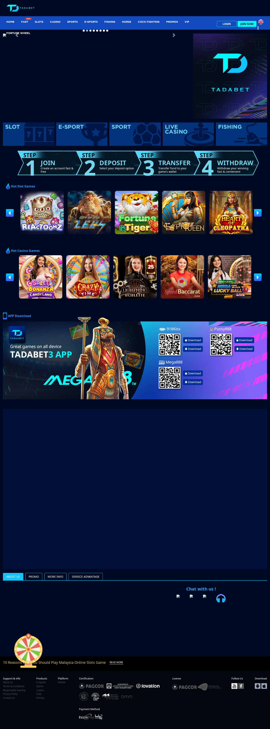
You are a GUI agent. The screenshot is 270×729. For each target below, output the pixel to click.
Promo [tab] (34, 576)
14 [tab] (174, 238)
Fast (24, 21)
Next (256, 213)
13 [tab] (168, 238)
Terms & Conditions (14, 686)
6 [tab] (126, 238)
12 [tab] (162, 238)
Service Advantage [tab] (85, 576)
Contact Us (9, 698)
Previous (8, 213)
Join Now (247, 24)
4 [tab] (114, 238)
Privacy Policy (10, 694)
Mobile (61, 682)
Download (194, 340)
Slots (39, 21)
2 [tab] (102, 238)
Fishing (109, 21)
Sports (72, 21)
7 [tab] (132, 238)
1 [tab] (96, 238)
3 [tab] (108, 238)
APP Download (19, 316)
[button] (17, 35)
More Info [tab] (55, 576)
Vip (187, 21)
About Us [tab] (13, 576)
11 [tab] (156, 238)
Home (10, 21)
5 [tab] (120, 238)
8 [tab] (138, 238)
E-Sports (91, 21)
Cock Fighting (149, 21)
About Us (8, 682)
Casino (55, 21)
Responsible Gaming (14, 690)
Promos (172, 21)
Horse (126, 21)
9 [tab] (144, 238)
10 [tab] (150, 238)
